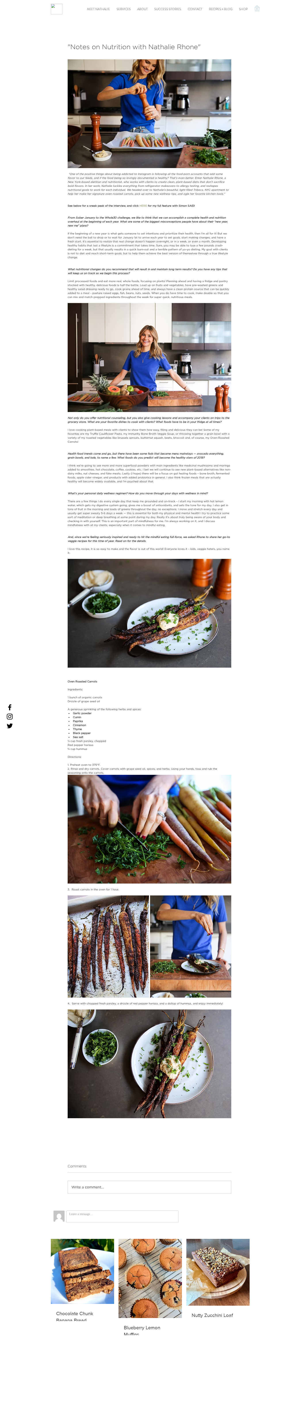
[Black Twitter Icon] (10, 726)
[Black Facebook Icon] (10, 707)
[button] (257, 8)
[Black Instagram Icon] (10, 717)
